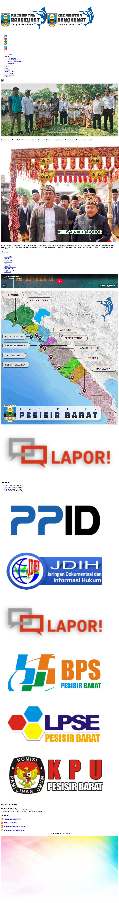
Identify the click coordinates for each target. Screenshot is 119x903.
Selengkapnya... (5, 252)
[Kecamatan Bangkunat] (47, 29)
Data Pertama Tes (9, 491)
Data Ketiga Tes (9, 487)
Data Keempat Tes (9, 486)
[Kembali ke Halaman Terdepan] (2, 81)
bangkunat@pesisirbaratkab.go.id (14, 826)
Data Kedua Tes (9, 489)
